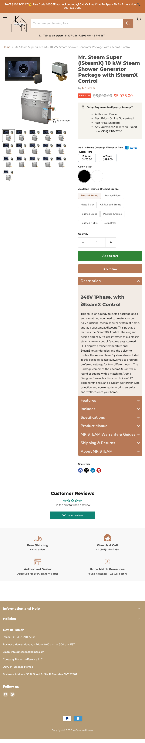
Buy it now (110, 269)
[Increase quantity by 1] (111, 242)
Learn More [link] (85, 152)
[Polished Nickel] (89, 227)
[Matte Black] (88, 209)
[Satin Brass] (110, 227)
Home (6, 47)
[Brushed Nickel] (113, 200)
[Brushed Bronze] (90, 200)
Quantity (83, 234)
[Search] (128, 23)
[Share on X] (86, 470)
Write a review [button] (72, 515)
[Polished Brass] (89, 218)
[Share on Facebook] (80, 470)
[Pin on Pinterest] (98, 470)
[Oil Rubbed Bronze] (111, 209)
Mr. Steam (88, 88)
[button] (110, 281)
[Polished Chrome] (112, 218)
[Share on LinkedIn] (92, 470)
